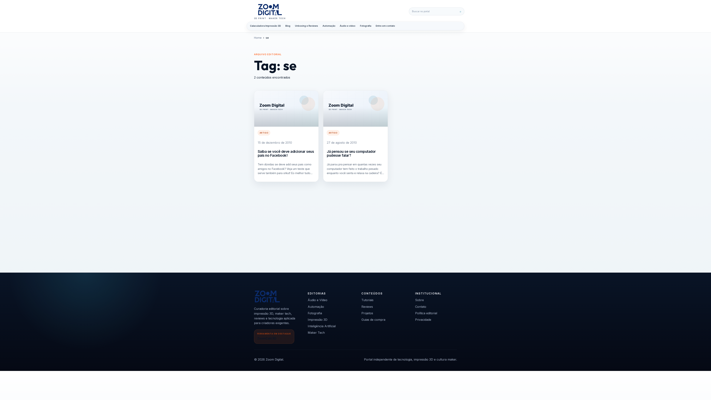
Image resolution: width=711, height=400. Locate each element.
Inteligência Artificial (322, 326)
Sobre (419, 300)
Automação (329, 25)
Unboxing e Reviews (306, 25)
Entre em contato (385, 25)
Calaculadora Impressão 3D (265, 25)
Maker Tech (316, 332)
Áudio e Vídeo (317, 300)
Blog (287, 25)
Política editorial (426, 313)
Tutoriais (367, 300)
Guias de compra (373, 319)
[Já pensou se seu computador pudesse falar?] (355, 109)
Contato (420, 307)
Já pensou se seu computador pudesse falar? (351, 153)
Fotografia (365, 25)
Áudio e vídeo (347, 25)
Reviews (367, 307)
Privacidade (423, 319)
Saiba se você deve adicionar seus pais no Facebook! (286, 153)
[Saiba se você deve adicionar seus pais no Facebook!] (286, 109)
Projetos (367, 313)
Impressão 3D (317, 319)
